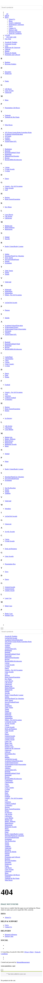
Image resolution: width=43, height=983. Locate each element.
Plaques (7, 310)
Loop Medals (9, 429)
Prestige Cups (9, 615)
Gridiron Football (10, 398)
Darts (6, 375)
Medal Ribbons (9, 227)
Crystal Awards (9, 169)
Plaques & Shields (10, 53)
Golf (6, 190)
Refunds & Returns (15, 32)
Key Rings (8, 207)
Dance (7, 178)
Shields (7, 318)
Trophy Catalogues (15, 23)
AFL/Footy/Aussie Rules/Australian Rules (18, 132)
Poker (6, 461)
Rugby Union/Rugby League (14, 246)
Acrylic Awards (10, 531)
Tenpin (7, 274)
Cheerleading (9, 359)
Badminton (8, 149)
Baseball (7, 151)
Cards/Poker (9, 357)
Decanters (8, 72)
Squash (7, 261)
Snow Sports (9, 258)
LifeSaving (8, 218)
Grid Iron (8, 396)
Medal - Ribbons (10, 439)
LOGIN (7, 35)
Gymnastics (8, 399)
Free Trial (8, 39)
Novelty (7, 239)
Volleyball (8, 282)
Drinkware (8, 73)
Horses (7, 410)
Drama (7, 377)
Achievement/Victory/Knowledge (15, 329)
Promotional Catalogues (16, 24)
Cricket (7, 167)
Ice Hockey (8, 418)
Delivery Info (13, 30)
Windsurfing (9, 293)
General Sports (9, 589)
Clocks (7, 539)
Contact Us (12, 28)
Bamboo (7, 62)
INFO (7, 17)
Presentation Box (10, 564)
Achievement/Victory (11, 327)
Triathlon (7, 493)
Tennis (7, 272)
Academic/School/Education (14, 134)
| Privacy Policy (29, 952)
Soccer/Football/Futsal (12, 259)
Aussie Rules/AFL (11, 141)
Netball (7, 237)
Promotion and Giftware (12, 54)
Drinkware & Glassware (12, 47)
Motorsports (8, 229)
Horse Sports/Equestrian (12, 199)
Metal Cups (8, 606)
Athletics (7, 139)
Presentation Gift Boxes (12, 108)
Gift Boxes (8, 89)
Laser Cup (8, 598)
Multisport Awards (10, 444)
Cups (6, 46)
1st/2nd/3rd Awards (11, 302)
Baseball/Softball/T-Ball (12, 152)
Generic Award (9, 590)
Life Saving (8, 216)
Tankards (8, 115)
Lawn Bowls (9, 214)
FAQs (11, 26)
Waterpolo (8, 289)
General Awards (10, 587)
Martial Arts (8, 226)
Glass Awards (9, 90)
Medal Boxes (9, 441)
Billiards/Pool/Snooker (12, 156)
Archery (7, 138)
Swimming (8, 263)
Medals (7, 51)
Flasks (7, 81)
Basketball (8, 154)
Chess (7, 360)
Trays (6, 572)
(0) (7, 14)
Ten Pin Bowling (10, 488)
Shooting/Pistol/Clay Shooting (14, 256)
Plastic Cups (9, 613)
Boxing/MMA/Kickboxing (13, 160)
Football (7, 385)
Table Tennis (9, 271)
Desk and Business (11, 549)
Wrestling (8, 509)
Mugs (6, 100)
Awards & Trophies (11, 42)
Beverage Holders (10, 64)
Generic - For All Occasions (13, 186)
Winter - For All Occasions (13, 295)
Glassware (8, 92)
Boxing (7, 158)
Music (7, 446)
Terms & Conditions (15, 33)
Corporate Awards (10, 44)
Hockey (7, 197)
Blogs (10, 21)
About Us (12, 19)
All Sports (8, 136)
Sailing (7, 254)
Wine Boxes (8, 125)
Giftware (7, 49)
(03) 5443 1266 (11, 37)
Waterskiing (8, 291)
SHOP (7, 16)
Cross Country (9, 364)
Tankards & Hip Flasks (12, 117)
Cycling (7, 171)
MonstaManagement (23, 962)
